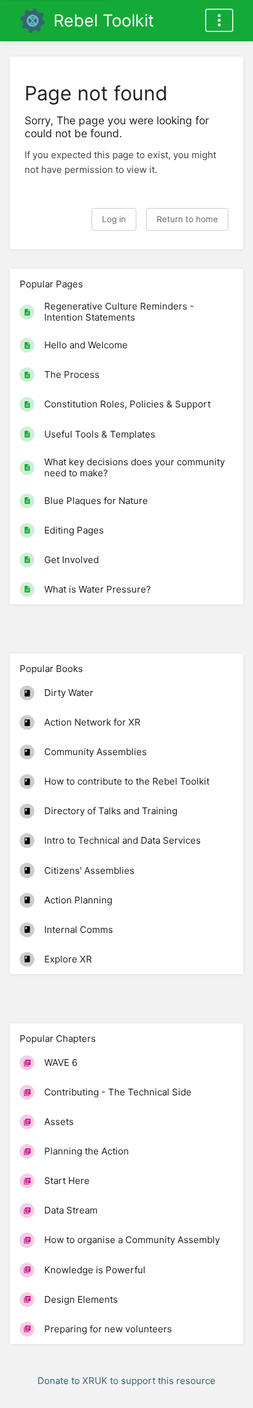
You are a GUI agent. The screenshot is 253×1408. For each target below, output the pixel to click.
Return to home (187, 219)
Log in (114, 219)
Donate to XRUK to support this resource (126, 1380)
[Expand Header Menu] (219, 20)
